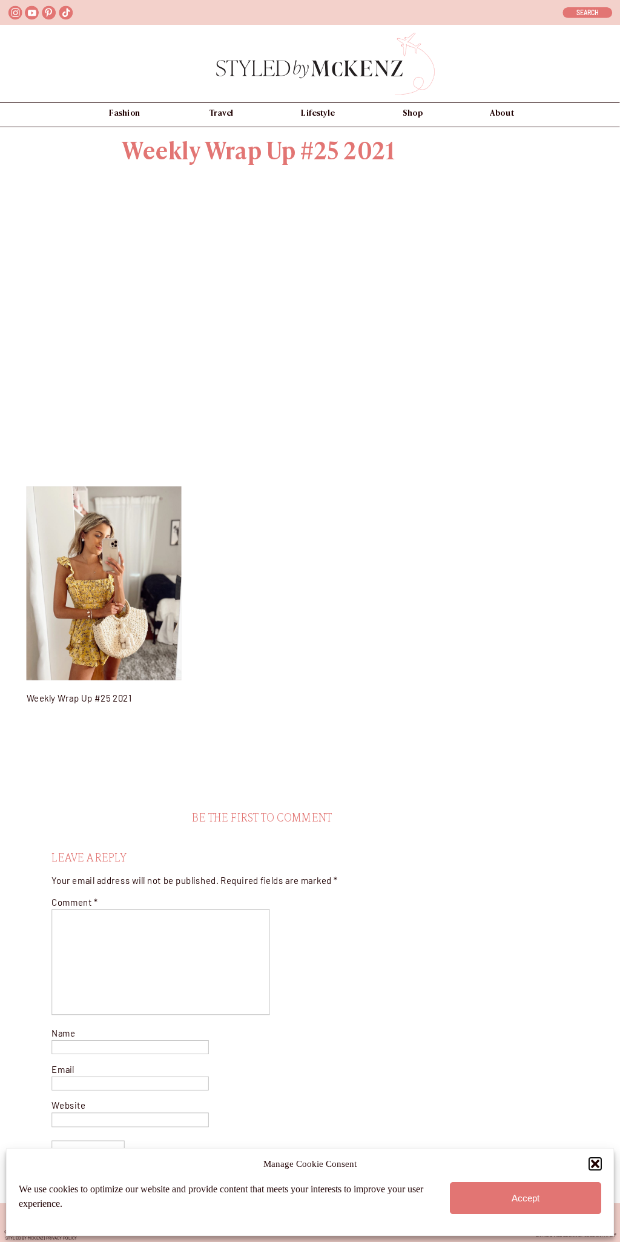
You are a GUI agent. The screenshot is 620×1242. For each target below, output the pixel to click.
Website (68, 1105)
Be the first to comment (262, 818)
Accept (525, 1198)
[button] (595, 1164)
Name (63, 1033)
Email (62, 1069)
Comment (74, 902)
